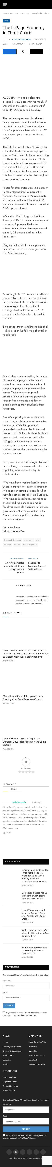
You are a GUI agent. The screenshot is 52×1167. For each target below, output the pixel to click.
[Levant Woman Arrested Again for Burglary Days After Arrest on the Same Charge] (26, 722)
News (11, 13)
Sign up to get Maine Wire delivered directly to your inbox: (26, 975)
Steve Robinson (21, 40)
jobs (38, 540)
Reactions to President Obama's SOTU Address (37, 566)
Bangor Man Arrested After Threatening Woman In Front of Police (35, 950)
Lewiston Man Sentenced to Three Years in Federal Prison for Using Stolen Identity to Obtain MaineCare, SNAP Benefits (26, 653)
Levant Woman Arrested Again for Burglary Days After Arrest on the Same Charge (24, 741)
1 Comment (18, 44)
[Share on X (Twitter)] (22, 51)
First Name (7, 980)
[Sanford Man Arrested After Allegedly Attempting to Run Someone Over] (11, 933)
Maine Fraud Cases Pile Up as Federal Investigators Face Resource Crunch (23, 697)
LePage (7, 545)
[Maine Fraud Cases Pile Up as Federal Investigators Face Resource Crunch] (26, 679)
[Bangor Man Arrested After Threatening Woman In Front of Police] (11, 951)
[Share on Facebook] (9, 51)
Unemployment (30, 545)
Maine (17, 545)
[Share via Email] (36, 51)
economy (28, 540)
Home (5, 13)
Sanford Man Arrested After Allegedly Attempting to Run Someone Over (35, 933)
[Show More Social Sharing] (46, 51)
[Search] (48, 4)
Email (5, 992)
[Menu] (5, 4)
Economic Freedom (12, 540)
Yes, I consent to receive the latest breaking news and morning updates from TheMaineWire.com (25, 1014)
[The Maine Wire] (27, 5)
